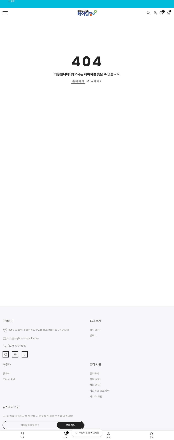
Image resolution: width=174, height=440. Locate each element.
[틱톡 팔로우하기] (25, 354)
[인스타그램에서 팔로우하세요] (6, 354)
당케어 (6, 373)
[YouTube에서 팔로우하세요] (15, 354)
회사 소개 (95, 329)
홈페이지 (78, 81)
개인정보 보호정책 (99, 390)
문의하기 (94, 373)
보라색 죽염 (9, 379)
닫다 (6, 1)
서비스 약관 (96, 396)
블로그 (93, 335)
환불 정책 (95, 379)
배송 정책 (95, 384)
